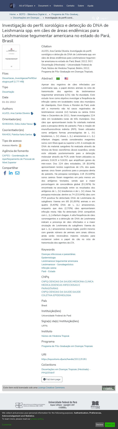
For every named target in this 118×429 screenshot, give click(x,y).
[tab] (58, 79)
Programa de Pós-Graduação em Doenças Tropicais (67, 346)
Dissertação (8, 91)
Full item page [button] (53, 379)
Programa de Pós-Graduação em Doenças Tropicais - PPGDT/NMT (65, 14)
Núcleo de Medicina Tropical (55, 336)
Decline (99, 424)
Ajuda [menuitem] (90, 5)
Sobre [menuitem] (81, 5)
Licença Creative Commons (51, 387)
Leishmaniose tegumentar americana (59, 261)
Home (12, 14)
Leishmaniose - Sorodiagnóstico (57, 264)
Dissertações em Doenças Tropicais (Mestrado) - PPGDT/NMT (27, 17)
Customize (6, 424)
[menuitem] (26, 5)
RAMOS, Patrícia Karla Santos (17, 134)
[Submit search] (93, 18)
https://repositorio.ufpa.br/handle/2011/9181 (64, 359)
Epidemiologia (48, 257)
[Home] (12, 6)
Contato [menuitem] (70, 5)
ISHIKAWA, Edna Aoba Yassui (17, 124)
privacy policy (37, 419)
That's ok (110, 424)
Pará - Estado (48, 271)
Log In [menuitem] (103, 18)
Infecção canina (48, 268)
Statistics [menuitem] (58, 5)
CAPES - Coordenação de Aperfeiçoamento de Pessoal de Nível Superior (18, 159)
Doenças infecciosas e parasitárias (58, 254)
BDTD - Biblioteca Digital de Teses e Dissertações (33, 14)
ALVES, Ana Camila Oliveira (16, 113)
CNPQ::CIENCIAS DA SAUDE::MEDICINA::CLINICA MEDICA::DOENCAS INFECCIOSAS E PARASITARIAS (67, 285)
